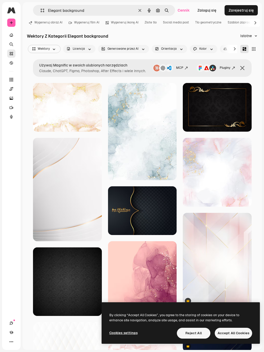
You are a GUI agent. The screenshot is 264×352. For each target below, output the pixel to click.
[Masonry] (244, 49)
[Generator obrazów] (11, 98)
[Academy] (11, 332)
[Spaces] (11, 89)
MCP (179, 68)
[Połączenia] (11, 323)
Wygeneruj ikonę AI (124, 22)
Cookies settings (123, 333)
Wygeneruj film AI (86, 22)
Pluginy (225, 68)
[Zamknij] (242, 68)
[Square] (254, 49)
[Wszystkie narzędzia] (11, 80)
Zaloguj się (206, 10)
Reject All (193, 333)
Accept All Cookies (233, 333)
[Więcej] (11, 342)
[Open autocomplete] (40, 10)
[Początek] (11, 35)
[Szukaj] (11, 44)
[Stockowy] (11, 53)
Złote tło (151, 22)
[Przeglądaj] (11, 63)
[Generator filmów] (11, 107)
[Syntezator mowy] (11, 117)
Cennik (184, 10)
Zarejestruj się (241, 10)
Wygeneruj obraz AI (48, 22)
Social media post (176, 22)
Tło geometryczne (208, 22)
